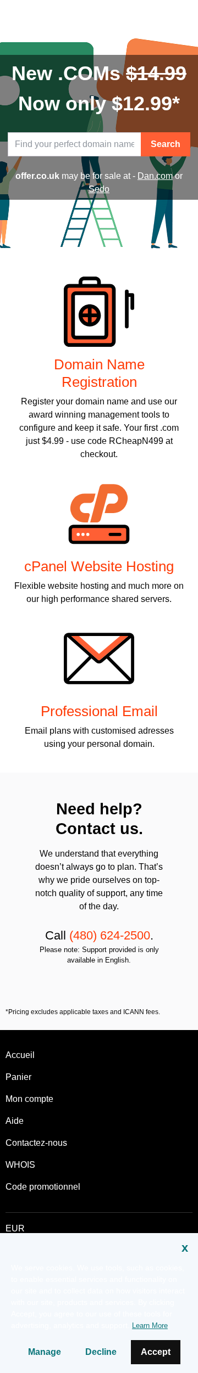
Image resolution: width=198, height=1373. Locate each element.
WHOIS (20, 1164)
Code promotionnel (43, 1186)
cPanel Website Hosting (99, 566)
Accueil (20, 1055)
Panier (18, 1077)
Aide (15, 1121)
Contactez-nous (36, 1142)
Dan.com (155, 176)
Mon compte (29, 1099)
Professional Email (99, 711)
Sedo (99, 189)
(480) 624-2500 (109, 935)
